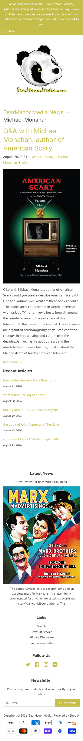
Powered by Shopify (67, 715)
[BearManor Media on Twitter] (28, 665)
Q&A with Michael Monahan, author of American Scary (33, 139)
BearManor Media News (33, 112)
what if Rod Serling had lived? (25, 395)
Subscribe (67, 703)
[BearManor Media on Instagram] (46, 665)
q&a (25, 162)
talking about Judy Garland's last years (31, 410)
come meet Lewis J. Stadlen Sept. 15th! (31, 439)
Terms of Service (41, 632)
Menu (12, 31)
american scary (42, 156)
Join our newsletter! (41, 643)
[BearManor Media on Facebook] (36, 665)
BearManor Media (40, 715)
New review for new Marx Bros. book (29, 380)
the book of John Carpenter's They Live (31, 424)
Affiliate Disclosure (41, 637)
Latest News (41, 473)
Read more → (13, 362)
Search (41, 626)
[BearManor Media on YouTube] (55, 665)
